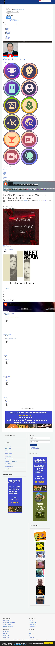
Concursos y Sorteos (9, 466)
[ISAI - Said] (40, 581)
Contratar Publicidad (9, 458)
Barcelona (5, 397)
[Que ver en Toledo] (40, 506)
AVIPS (5, 633)
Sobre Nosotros (7, 624)
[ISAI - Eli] (40, 555)
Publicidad (6, 637)
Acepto (48, 643)
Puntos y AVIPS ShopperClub (11, 461)
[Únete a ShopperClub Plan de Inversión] (28, 419)
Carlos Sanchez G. (14, 59)
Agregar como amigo (7, 166)
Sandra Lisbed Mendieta (11, 338)
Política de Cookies (8, 622)
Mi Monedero (32, 624)
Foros (30, 631)
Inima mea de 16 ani (7, 376)
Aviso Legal (7, 451)
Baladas (7, 314)
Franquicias (6, 635)
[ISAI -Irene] (40, 590)
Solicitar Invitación (8, 453)
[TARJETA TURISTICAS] (40, 535)
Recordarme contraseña (14, 20)
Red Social (31, 637)
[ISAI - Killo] (40, 573)
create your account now (19, 9)
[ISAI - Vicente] (40, 599)
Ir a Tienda (6, 631)
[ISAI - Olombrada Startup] (40, 474)
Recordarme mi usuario (13, 19)
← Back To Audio (7, 180)
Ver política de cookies (20, 644)
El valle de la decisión (7, 334)
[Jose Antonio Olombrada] (15, 495)
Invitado (7, 359)
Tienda (30, 635)
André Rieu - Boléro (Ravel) (8, 313)
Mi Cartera (31, 626)
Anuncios (31, 633)
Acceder (8, 17)
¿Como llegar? (8, 469)
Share (7, 288)
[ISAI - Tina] (40, 546)
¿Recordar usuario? (34, 447)
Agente (5, 62)
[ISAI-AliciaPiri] (40, 564)
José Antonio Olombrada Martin (12, 317)
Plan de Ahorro (8, 448)
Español (42, 0)
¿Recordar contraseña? (34, 448)
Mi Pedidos (32, 622)
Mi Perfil (31, 620)
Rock (7, 335)
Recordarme (10, 15)
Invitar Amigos (8, 456)
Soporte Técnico (7, 626)
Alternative (26, 200)
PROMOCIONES (8, 463)
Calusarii (5, 355)
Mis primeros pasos (9, 446)
